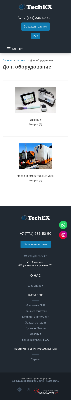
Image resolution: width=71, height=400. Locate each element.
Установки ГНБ (35, 305)
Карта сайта (52, 381)
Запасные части (35, 322)
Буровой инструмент (35, 317)
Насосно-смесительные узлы (35, 175)
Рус (35, 35)
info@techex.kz (37, 256)
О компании (35, 285)
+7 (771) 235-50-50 (36, 18)
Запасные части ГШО (35, 339)
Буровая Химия (36, 328)
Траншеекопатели (35, 311)
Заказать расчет (35, 26)
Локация (35, 334)
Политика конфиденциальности (27, 381)
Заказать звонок (35, 244)
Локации (35, 119)
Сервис (35, 359)
